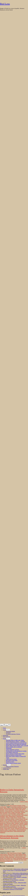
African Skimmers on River (12, 749)
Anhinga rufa (18, 809)
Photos (4, 738)
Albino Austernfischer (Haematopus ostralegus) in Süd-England (13, 888)
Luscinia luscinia (21, 820)
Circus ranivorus (9, 811)
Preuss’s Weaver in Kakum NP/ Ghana (15, 753)
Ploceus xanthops (23, 824)
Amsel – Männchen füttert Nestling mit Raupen (14, 886)
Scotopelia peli (18, 828)
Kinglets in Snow (10, 761)
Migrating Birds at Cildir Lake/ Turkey (15, 740)
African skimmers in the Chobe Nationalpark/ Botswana (12, 837)
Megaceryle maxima (5, 821)
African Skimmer (4, 855)
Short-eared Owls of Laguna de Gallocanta (16, 744)
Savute (12, 828)
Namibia (21, 823)
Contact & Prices (7, 767)
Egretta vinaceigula (15, 812)
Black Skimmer (19, 855)
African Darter (3, 854)
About (4, 729)
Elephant (23, 812)
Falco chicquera (3, 813)
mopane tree (3, 823)
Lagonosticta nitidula (9, 819)
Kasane (19, 817)
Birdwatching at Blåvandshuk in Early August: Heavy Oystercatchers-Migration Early (15, 870)
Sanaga (1, 828)
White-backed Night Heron (6, 831)
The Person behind (10, 731)
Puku (21, 825)
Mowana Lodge (10, 823)
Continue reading (24, 801)
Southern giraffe (4, 830)
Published (8, 732)
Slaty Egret (24, 828)
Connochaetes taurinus (18, 811)
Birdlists (5, 765)
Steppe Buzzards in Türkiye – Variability (15, 741)
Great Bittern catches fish (12, 752)
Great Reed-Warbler (16, 815)
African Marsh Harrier (16, 808)
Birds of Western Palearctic (12, 766)
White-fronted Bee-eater (19, 831)
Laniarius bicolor (19, 819)
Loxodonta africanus (12, 820)
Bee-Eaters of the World (11, 760)
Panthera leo (7, 824)
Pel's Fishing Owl (14, 824)
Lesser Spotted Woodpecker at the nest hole (16, 742)
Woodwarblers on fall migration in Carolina (16, 751)
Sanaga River (7, 828)
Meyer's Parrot (24, 821)
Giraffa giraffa (20, 813)
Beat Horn (5, 875)
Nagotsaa (16, 823)
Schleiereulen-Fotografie (15, 875)
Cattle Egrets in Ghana (11, 759)
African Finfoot (7, 808)
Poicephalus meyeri (14, 825)
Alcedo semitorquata (9, 809)
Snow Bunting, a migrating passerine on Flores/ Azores (15, 878)
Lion (5, 820)
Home (4, 728)
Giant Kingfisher (12, 813)
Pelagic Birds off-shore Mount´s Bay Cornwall (17, 745)
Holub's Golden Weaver (11, 817)
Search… (2, 862)
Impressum (5, 735)
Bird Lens (5, 3)
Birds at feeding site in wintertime (14, 747)
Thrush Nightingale (21, 830)
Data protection (6, 736)
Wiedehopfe (9, 748)
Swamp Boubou (12, 830)
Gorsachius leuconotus (5, 815)
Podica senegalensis (4, 825)
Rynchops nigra (21, 827)
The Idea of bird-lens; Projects (13, 734)
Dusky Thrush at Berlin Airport (13, 763)
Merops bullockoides (15, 821)
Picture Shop (6, 769)
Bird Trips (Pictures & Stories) (14, 805)
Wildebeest (2, 832)
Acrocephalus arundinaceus (16, 807)
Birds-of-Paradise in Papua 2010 (13, 755)
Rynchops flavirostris (12, 827)
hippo (7, 816)
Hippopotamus (12, 816)
